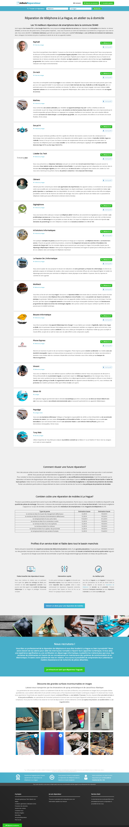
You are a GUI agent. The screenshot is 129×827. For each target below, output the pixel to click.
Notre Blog (17, 815)
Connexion (78, 3)
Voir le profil (108, 47)
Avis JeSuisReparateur (21, 817)
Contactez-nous (19, 810)
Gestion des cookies (20, 808)
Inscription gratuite (107, 3)
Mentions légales (19, 813)
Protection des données (21, 806)
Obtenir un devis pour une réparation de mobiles (64, 606)
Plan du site (18, 820)
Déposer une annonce (91, 3)
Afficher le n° (107, 43)
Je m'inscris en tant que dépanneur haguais (64, 669)
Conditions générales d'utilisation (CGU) (25, 804)
